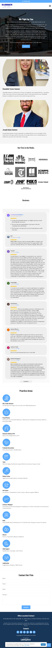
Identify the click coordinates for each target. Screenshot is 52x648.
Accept (43, 644)
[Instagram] (34, 632)
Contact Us (26, 46)
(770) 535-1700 (27, 1)
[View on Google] (8, 236)
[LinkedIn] (21, 632)
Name (4, 578)
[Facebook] (18, 632)
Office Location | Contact (26, 616)
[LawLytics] (26, 639)
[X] (27, 632)
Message (5, 594)
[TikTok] (24, 632)
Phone (4, 583)
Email (4, 589)
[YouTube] (31, 632)
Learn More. (27, 645)
